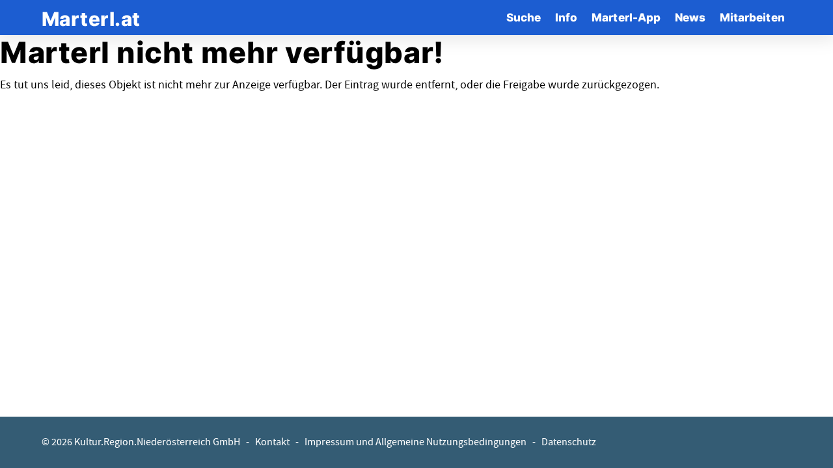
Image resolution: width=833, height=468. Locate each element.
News (690, 17)
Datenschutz (568, 442)
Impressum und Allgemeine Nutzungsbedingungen (415, 442)
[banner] (91, 17)
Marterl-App (626, 17)
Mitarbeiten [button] (752, 17)
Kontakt (272, 442)
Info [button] (566, 17)
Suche (523, 17)
